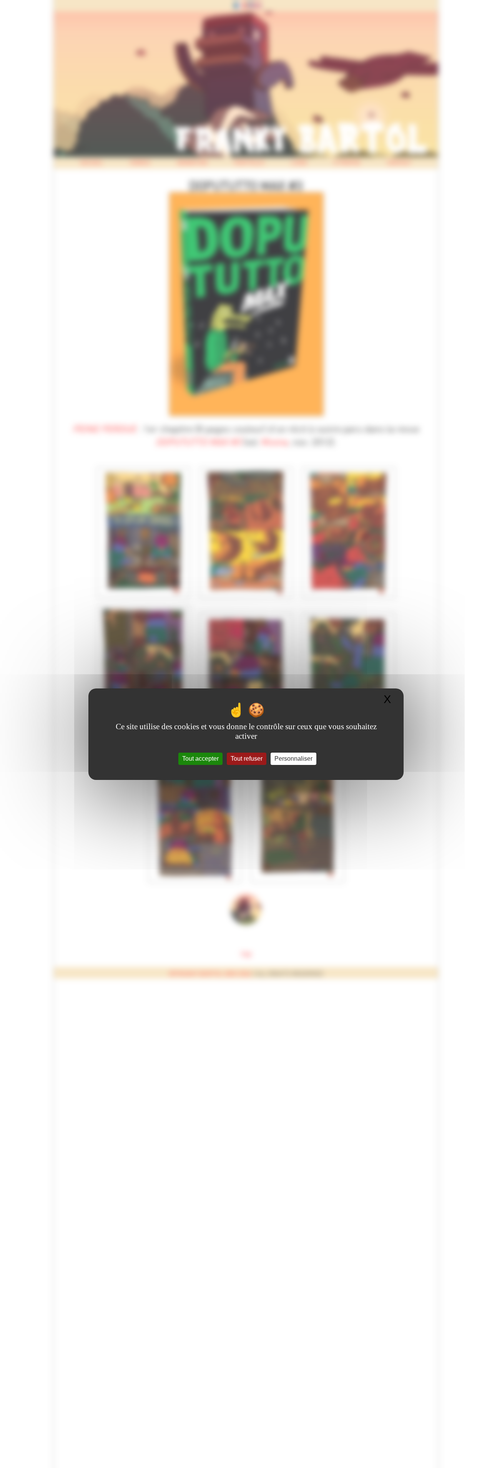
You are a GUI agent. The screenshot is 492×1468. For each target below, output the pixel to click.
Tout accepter (200, 758)
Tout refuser (247, 758)
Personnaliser (293, 758)
